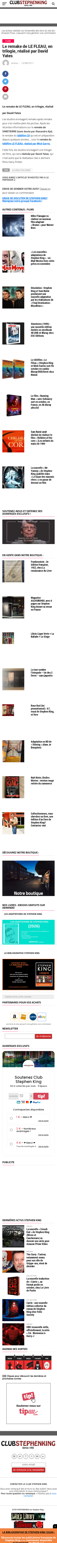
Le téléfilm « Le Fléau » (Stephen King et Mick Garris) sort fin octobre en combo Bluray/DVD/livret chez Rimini (42, 367)
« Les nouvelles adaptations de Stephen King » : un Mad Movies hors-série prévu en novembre (42, 257)
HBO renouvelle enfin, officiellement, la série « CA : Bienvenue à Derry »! (37, 1332)
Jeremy (14, 63)
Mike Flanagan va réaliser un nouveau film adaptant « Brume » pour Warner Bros (42, 221)
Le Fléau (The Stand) (21, 169)
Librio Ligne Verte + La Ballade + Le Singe (42, 635)
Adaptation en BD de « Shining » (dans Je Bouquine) (41, 744)
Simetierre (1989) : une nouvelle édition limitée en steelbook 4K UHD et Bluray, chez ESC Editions (42, 329)
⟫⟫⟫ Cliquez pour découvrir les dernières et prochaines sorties (24, 1377)
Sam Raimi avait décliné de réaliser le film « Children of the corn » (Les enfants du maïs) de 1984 (42, 437)
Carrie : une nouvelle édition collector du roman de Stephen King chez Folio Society (36, 1308)
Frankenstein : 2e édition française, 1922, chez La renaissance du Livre (41, 566)
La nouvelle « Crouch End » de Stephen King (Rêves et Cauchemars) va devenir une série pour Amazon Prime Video (37, 1237)
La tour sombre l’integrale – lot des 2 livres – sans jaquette (41, 672)
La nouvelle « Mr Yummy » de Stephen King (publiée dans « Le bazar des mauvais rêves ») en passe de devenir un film (42, 475)
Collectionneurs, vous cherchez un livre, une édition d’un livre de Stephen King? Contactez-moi (42, 819)
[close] (55, 1526)
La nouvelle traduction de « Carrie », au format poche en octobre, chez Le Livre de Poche (37, 1284)
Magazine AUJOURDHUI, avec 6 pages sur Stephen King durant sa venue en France (41, 603)
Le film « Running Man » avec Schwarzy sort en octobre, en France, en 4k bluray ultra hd (41, 401)
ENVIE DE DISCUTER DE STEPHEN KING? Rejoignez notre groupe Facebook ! (25, 199)
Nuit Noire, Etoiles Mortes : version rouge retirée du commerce (42, 780)
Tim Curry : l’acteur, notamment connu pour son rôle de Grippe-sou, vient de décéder (36, 1260)
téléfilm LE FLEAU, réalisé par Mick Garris (26, 143)
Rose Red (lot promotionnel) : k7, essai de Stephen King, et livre (42, 710)
